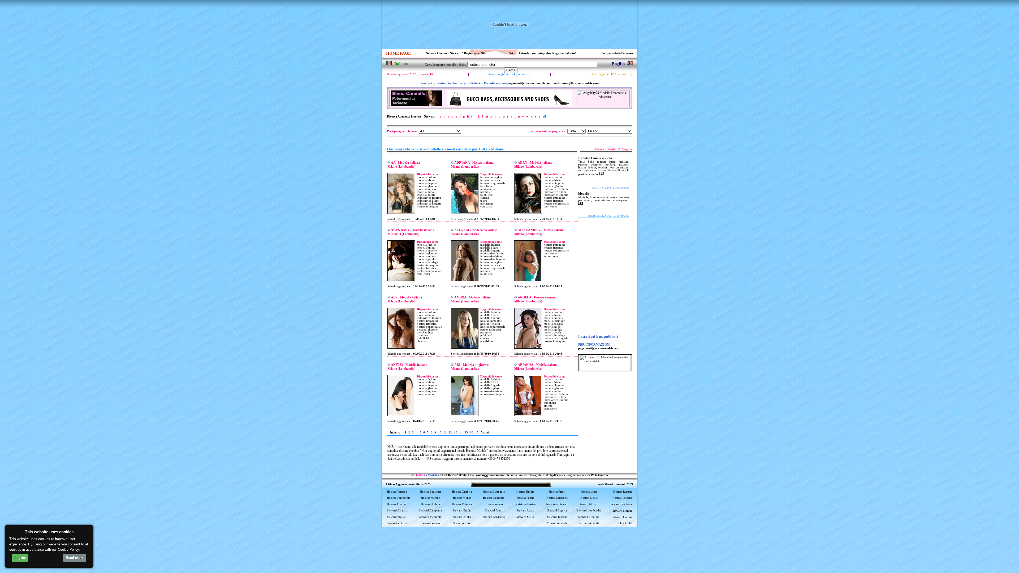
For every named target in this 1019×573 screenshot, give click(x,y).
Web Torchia (599, 475)
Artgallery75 (554, 475)
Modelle (583, 194)
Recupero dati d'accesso (617, 53)
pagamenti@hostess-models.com (529, 83)
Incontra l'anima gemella (595, 158)
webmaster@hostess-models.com (576, 83)
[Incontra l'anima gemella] (601, 174)
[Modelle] (580, 204)
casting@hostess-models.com (495, 475)
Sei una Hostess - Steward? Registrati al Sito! (456, 53)
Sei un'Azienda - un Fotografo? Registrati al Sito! (542, 53)
